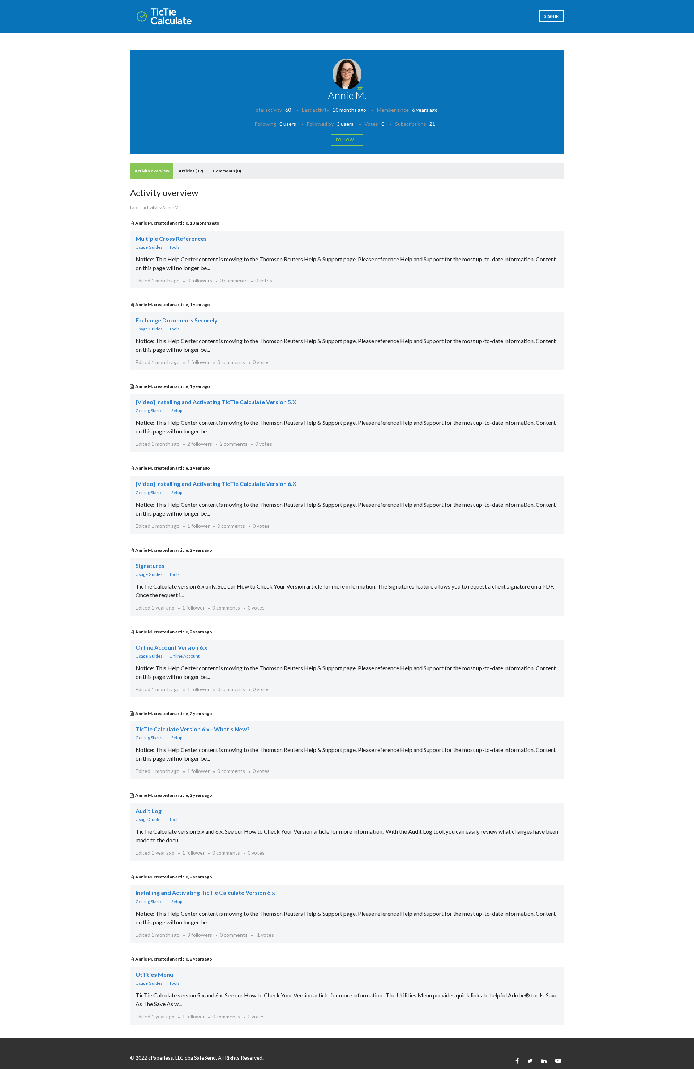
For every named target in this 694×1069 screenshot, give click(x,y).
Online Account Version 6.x (171, 647)
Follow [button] (345, 139)
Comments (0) (227, 171)
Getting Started (150, 410)
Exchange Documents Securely (177, 320)
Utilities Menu (154, 974)
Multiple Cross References (171, 238)
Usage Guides (149, 247)
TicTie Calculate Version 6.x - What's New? (193, 729)
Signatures (150, 565)
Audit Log (149, 810)
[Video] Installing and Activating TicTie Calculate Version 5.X (216, 401)
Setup (176, 410)
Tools (174, 247)
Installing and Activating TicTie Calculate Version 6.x (205, 892)
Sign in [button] (551, 16)
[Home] (164, 16)
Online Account (184, 656)
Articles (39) (191, 171)
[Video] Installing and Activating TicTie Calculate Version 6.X (216, 483)
